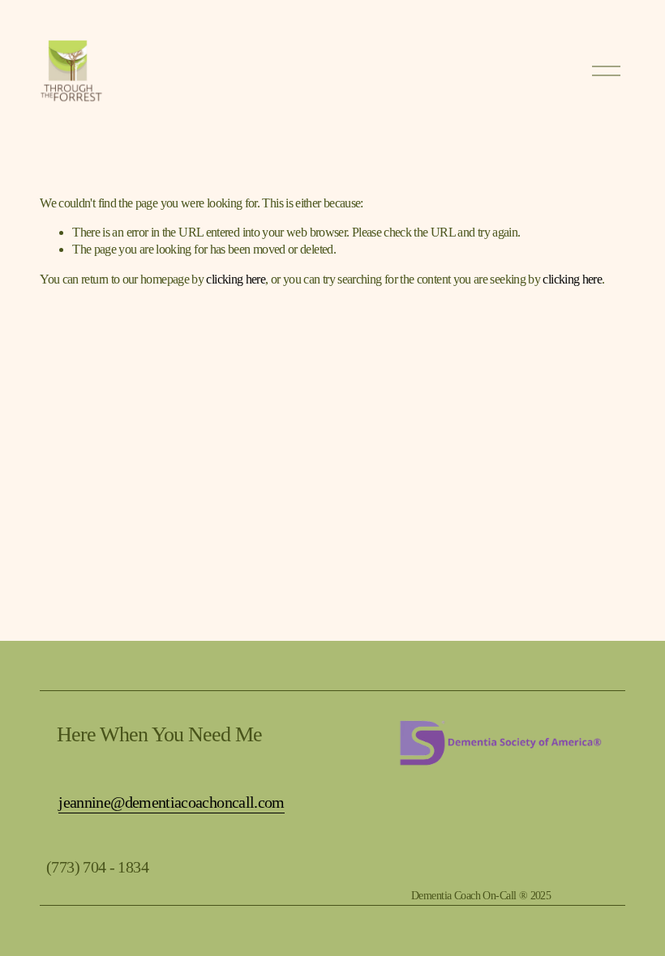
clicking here (235, 279)
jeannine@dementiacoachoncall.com (171, 802)
